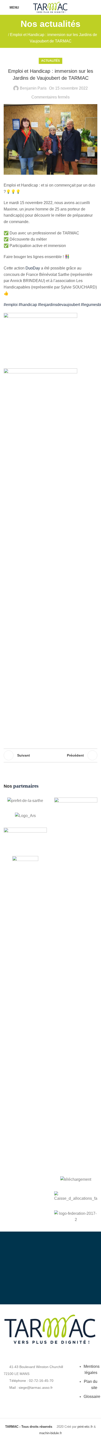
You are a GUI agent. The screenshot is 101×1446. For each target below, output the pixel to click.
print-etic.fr (85, 1426)
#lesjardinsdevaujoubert (59, 305)
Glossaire (92, 1396)
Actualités (50, 60)
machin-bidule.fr (50, 1433)
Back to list (50, 755)
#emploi (11, 305)
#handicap (28, 305)
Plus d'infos (55, 1283)
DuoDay (32, 268)
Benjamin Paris (33, 88)
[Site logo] (50, 7)
